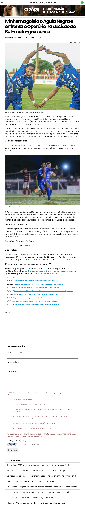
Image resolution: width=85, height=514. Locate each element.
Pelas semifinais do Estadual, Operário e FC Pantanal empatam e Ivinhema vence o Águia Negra (43, 291)
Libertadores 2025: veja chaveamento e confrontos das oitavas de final (38, 465)
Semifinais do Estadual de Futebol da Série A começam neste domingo (36, 294)
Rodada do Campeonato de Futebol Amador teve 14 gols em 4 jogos (36, 470)
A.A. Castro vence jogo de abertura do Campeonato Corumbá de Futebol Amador (42, 486)
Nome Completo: (15, 352)
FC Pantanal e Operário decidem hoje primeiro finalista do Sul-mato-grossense (39, 284)
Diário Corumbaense (42, 2)
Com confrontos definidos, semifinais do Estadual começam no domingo (36, 304)
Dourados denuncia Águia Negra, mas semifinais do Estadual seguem (35, 301)
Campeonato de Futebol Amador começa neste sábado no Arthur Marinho (39, 492)
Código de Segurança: (17, 440)
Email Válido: (13, 362)
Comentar (12, 450)
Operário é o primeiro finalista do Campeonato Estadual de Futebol (35, 281)
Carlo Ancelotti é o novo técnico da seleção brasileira (30, 497)
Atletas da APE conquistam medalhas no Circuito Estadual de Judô (36, 503)
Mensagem (13, 371)
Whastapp (82, 2)
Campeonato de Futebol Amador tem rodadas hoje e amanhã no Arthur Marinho (42, 476)
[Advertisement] (42, 327)
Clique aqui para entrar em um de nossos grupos (50, 271)
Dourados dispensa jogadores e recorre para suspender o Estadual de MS (36, 287)
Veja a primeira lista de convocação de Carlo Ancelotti (30, 481)
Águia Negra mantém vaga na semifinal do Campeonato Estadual (34, 298)
